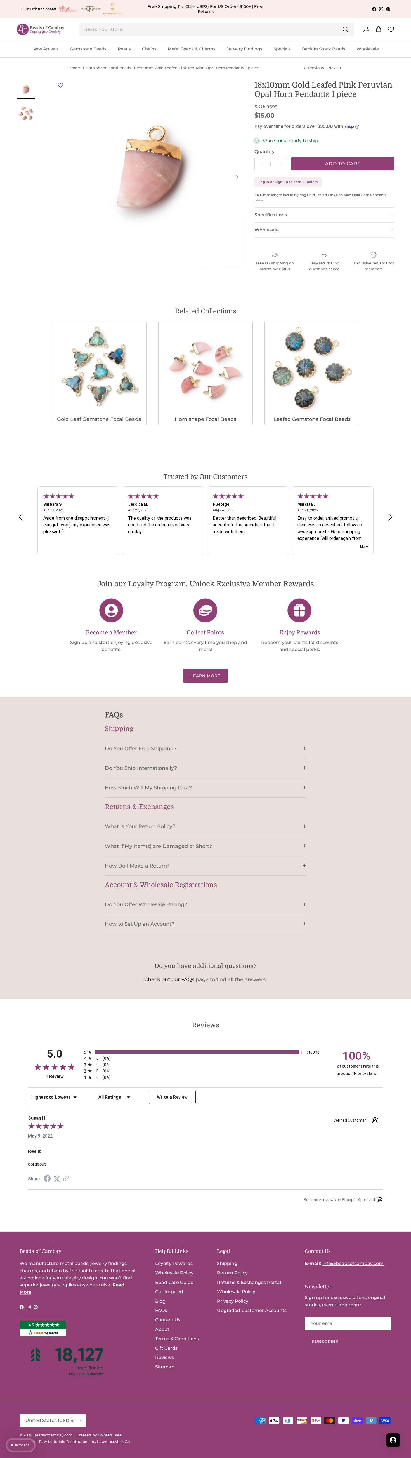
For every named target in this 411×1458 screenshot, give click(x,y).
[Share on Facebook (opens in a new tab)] (47, 1179)
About (162, 1329)
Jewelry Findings (244, 48)
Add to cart (342, 163)
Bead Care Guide (174, 1282)
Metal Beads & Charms (192, 48)
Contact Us (167, 1320)
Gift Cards (166, 1348)
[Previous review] (21, 517)
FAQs (161, 1310)
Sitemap (164, 1367)
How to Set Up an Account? (139, 924)
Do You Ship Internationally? (141, 768)
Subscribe (325, 1341)
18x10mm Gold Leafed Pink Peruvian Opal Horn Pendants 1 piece (197, 68)
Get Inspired (169, 1291)
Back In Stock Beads (323, 48)
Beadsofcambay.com (52, 1435)
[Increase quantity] (282, 164)
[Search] (345, 29)
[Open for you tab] (393, 1440)
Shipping (227, 1263)
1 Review (63, 1076)
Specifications (270, 214)
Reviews (164, 1357)
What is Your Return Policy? (140, 826)
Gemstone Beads (88, 48)
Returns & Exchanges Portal (249, 1282)
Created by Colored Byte (99, 1435)
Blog (160, 1301)
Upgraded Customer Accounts (252, 1310)
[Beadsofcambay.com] (40, 30)
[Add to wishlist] (60, 85)
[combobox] (216, 29)
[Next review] (390, 517)
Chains (149, 48)
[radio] (205, 1052)
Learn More (205, 675)
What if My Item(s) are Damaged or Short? (158, 846)
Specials (282, 48)
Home (74, 68)
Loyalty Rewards (174, 1263)
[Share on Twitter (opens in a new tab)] (56, 1179)
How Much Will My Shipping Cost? (148, 787)
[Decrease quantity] (259, 164)
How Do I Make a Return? (137, 865)
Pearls (124, 48)
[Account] (365, 29)
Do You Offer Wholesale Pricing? (146, 904)
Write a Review (172, 1097)
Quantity (264, 151)
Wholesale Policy (174, 1273)
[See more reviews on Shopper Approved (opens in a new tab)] (66, 1179)
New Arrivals (45, 48)
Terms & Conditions (177, 1338)
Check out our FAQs (169, 979)
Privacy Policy (232, 1301)
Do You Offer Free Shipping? (140, 748)
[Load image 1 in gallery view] (149, 174)
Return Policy (232, 1273)
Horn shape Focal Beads (108, 68)
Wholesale (367, 48)
